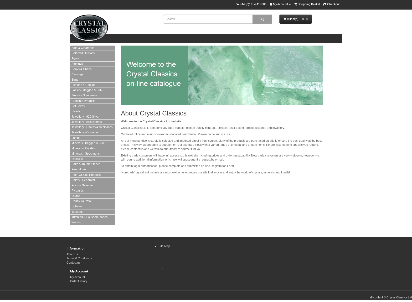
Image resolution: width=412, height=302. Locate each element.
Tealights (77, 211)
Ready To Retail (82, 201)
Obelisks (77, 159)
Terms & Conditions (79, 258)
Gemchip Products (83, 101)
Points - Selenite (82, 185)
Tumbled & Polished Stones (90, 217)
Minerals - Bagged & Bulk (88, 143)
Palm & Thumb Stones (86, 164)
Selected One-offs (83, 53)
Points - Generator (83, 180)
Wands (76, 222)
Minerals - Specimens (86, 153)
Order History (78, 281)
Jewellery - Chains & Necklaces (92, 127)
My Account (77, 277)
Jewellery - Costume (85, 132)
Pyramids (78, 190)
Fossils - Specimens (85, 95)
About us (72, 254)
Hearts (76, 111)
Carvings (77, 74)
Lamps (76, 138)
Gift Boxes (78, 106)
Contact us (73, 262)
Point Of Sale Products (86, 175)
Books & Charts (82, 69)
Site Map (164, 246)
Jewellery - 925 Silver (85, 116)
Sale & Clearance (83, 48)
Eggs (75, 79)
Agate (75, 58)
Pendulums (79, 169)
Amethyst (77, 64)
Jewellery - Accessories (87, 122)
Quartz (76, 196)
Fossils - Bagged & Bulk (87, 90)
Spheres (77, 206)
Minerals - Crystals (84, 148)
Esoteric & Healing (84, 85)
